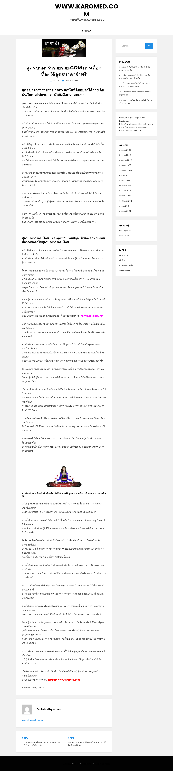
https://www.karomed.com (64, 679)
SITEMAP (86, 31)
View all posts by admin (33, 720)
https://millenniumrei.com (130, 130)
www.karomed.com (86, 10)
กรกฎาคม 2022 (125, 160)
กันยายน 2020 (125, 211)
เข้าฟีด (122, 260)
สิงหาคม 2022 (125, 155)
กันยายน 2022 (125, 150)
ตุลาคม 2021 (124, 206)
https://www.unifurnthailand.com (133, 127)
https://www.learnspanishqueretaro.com (136, 124)
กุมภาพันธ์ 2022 (125, 186)
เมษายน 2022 (124, 175)
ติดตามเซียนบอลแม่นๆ (92, 315)
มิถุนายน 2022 (125, 165)
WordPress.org (125, 270)
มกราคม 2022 (125, 191)
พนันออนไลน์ (124, 236)
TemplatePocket (85, 764)
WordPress (106, 764)
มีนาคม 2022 (124, 181)
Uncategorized (36, 687)
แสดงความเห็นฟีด (126, 265)
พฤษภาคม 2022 (125, 170)
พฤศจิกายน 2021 (125, 201)
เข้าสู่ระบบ (123, 255)
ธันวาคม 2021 (125, 196)
